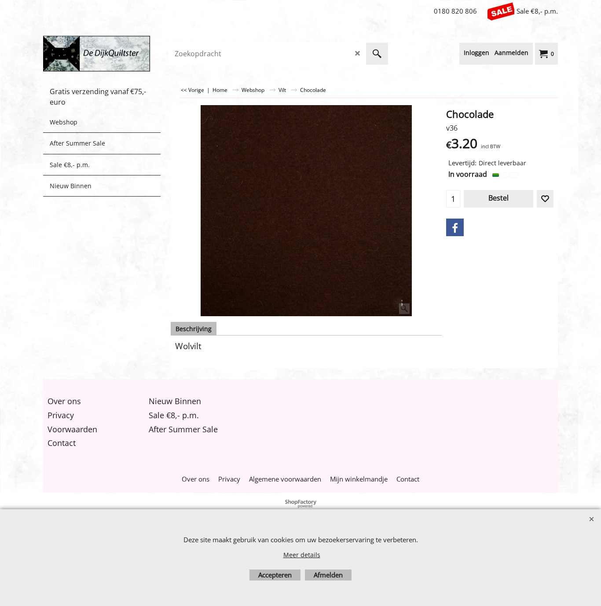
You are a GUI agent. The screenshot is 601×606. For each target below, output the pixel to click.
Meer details (301, 555)
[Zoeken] (377, 54)
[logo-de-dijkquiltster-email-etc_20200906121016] (109, 53)
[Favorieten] (545, 198)
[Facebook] (455, 227)
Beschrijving (194, 329)
